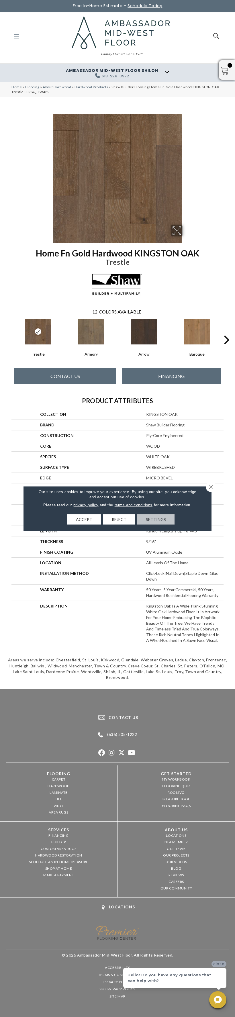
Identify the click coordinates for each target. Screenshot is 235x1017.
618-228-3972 (115, 76)
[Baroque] (197, 331)
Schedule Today (145, 6)
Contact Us (65, 376)
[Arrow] (144, 331)
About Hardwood (57, 87)
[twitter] (121, 753)
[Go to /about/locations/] (117, 907)
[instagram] (111, 753)
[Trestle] (37, 331)
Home (16, 87)
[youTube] (132, 753)
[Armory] (90, 331)
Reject (119, 519)
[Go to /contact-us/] (117, 717)
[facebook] (101, 753)
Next (226, 331)
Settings (156, 519)
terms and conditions (133, 505)
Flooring (32, 87)
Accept (84, 519)
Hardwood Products (91, 87)
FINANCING (171, 376)
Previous (8, 331)
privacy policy (86, 505)
